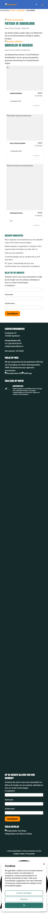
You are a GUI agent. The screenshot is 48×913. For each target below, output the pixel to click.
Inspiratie (21, 10)
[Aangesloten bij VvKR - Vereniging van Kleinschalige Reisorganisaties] (27, 373)
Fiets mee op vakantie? (14, 253)
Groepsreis (36, 105)
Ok (24, 905)
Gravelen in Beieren (19, 45)
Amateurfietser (16, 851)
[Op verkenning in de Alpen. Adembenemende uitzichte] (24, 638)
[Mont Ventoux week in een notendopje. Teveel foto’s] (24, 735)
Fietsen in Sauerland (20, 23)
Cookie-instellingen (24, 893)
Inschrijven (12, 313)
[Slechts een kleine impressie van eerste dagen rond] (24, 757)
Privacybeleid (30, 854)
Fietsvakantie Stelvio (16, 213)
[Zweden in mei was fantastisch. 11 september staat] (24, 708)
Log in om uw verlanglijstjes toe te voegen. (8, 93)
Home (12, 10)
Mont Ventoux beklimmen (17, 143)
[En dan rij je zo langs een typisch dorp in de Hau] (24, 614)
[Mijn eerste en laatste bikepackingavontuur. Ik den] (24, 472)
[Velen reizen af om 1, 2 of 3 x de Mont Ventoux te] (24, 674)
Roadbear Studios (19, 854)
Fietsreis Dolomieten (16, 93)
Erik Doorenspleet (14, 28)
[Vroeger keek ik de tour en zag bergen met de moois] (24, 552)
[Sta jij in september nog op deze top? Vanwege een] (24, 421)
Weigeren (24, 899)
